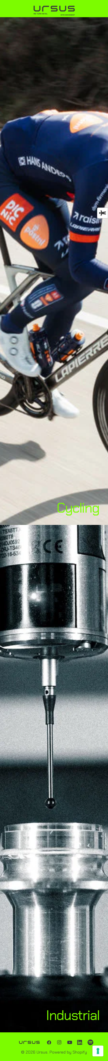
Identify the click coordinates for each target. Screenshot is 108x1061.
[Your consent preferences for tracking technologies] (97, 1051)
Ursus (42, 1052)
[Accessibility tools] (102, 213)
